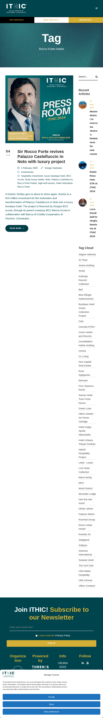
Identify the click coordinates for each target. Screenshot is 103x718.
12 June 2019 (92, 164)
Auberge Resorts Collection (84, 280)
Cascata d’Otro (87, 326)
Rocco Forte (23, 186)
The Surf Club (86, 565)
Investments (27, 172)
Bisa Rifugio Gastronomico (86, 297)
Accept (51, 697)
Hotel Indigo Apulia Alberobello (85, 431)
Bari (81, 289)
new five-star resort (85, 501)
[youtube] (88, 663)
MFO (81, 483)
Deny (51, 704)
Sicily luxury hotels (34, 179)
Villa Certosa (85, 580)
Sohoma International (85, 553)
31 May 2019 (92, 104)
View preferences (51, 711)
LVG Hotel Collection (84, 470)
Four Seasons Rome (86, 388)
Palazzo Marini (86, 514)
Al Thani (83, 260)
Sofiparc (83, 545)
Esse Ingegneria (84, 373)
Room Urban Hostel (85, 527)
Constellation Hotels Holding (86, 343)
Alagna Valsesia (87, 254)
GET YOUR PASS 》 (17, 20)
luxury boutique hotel (54, 176)
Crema (82, 351)
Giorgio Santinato (53, 168)
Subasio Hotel (86, 560)
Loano (89, 462)
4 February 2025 (29, 168)
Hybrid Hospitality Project (84, 453)
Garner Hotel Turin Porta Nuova (85, 399)
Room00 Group (87, 519)
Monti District (86, 488)
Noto (47, 179)
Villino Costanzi (87, 585)
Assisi (82, 270)
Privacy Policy (62, 635)
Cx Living (84, 356)
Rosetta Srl (85, 534)
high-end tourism (46, 183)
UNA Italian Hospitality (85, 573)
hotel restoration (64, 183)
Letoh (82, 462)
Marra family (85, 477)
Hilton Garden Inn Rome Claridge (86, 418)
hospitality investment (32, 176)
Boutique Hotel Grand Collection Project (86, 310)
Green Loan (85, 408)
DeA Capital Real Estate (85, 364)
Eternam (83, 380)
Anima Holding (86, 265)
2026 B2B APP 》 (86, 20)
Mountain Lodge (87, 494)
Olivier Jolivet (86, 508)
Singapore (84, 540)
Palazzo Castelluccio (62, 179)
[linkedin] (83, 663)
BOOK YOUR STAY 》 (51, 20)
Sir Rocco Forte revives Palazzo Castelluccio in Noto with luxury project (41, 156)
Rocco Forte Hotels (27, 183)
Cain (81, 321)
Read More (15, 228)
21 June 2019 (92, 202)
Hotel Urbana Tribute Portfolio (87, 442)
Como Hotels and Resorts (86, 334)
